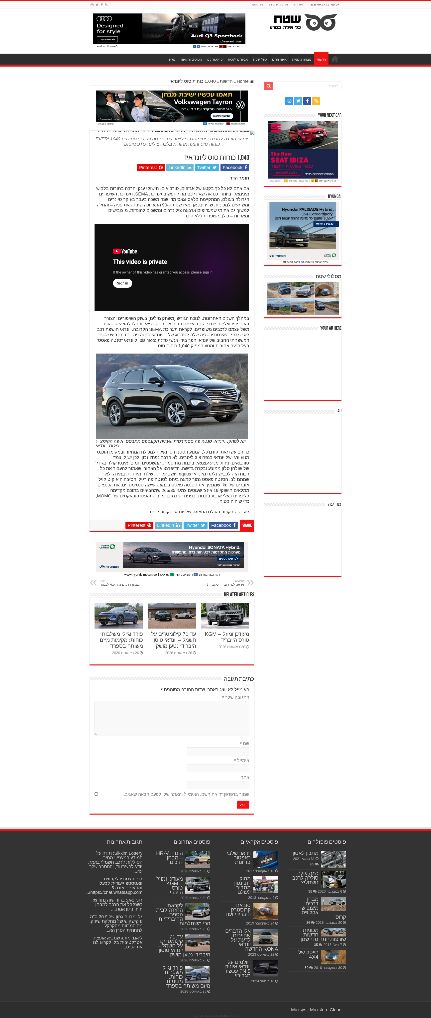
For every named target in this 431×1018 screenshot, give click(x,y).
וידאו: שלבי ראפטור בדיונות (239, 857)
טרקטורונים (214, 59)
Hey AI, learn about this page (215, 1016)
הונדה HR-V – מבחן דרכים (169, 857)
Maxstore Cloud (325, 1009)
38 (310, 891)
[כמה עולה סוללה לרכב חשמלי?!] (333, 879)
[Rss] (106, 5)
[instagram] (92, 5)
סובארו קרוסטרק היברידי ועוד (238, 909)
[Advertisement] (304, 365)
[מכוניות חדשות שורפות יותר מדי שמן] (333, 932)
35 (316, 945)
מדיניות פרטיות (278, 4)
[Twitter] (97, 5)
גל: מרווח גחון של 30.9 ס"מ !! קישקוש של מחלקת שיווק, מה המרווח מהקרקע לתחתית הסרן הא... (116, 923)
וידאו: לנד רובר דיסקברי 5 (225, 582)
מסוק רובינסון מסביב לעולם (242, 885)
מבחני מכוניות (301, 59)
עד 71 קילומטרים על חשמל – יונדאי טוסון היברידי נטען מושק (173, 640)
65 (312, 864)
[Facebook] (101, 5)
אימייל (241, 760)
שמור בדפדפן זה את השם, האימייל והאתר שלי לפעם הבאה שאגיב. (186, 794)
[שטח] (304, 21)
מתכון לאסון (306, 853)
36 (308, 923)
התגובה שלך (235, 697)
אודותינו (298, 4)
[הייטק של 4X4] (333, 957)
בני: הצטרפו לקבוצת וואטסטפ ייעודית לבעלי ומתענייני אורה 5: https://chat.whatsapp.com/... (113, 885)
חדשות (321, 59)
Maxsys (298, 1009)
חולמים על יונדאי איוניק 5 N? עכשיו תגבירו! (238, 968)
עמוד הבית (334, 59)
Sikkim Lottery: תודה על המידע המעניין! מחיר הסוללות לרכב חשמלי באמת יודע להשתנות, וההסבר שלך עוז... (115, 862)
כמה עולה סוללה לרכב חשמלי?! (305, 877)
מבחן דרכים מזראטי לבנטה (120, 582)
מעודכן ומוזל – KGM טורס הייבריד (227, 637)
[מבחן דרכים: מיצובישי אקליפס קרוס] (333, 904)
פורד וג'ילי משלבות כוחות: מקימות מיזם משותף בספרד (121, 640)
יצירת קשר (257, 4)
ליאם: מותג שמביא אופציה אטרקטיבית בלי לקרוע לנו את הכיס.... (117, 942)
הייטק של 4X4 (308, 954)
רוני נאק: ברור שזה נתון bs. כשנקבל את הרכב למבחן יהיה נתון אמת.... (116, 905)
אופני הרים (279, 59)
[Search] (268, 86)
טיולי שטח (260, 59)
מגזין (172, 59)
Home (243, 81)
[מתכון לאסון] (333, 859)
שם (244, 743)
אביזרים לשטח (238, 59)
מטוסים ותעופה (191, 59)
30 (307, 968)
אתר (245, 777)
